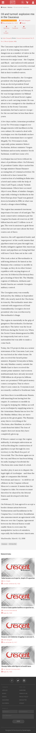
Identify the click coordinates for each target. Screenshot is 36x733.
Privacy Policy (23, 696)
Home (4, 7)
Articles (10, 7)
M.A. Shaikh (6, 581)
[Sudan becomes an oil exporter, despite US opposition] (18, 567)
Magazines (5, 700)
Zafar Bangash (25, 20)
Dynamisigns (26, 730)
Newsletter (23, 700)
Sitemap (21, 703)
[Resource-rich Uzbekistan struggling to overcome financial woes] (18, 626)
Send (18, 721)
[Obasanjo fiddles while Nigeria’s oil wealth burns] (18, 655)
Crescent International (10, 610)
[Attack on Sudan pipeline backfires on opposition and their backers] (18, 596)
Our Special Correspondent (11, 669)
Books (4, 693)
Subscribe (22, 690)
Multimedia (5, 703)
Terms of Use (23, 693)
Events (4, 696)
